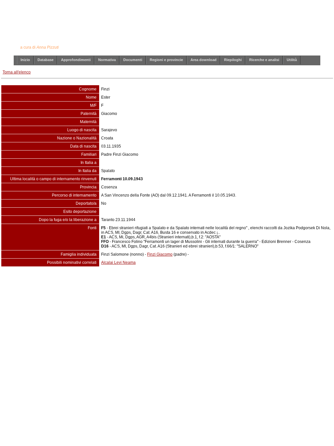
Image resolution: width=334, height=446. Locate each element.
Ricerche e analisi (264, 60)
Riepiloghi (233, 60)
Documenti (132, 60)
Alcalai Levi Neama (118, 262)
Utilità (292, 60)
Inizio (25, 60)
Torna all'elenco (17, 72)
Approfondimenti (76, 60)
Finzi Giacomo (160, 254)
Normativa (107, 60)
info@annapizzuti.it (180, 280)
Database (45, 60)
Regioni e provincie (166, 60)
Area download (203, 60)
